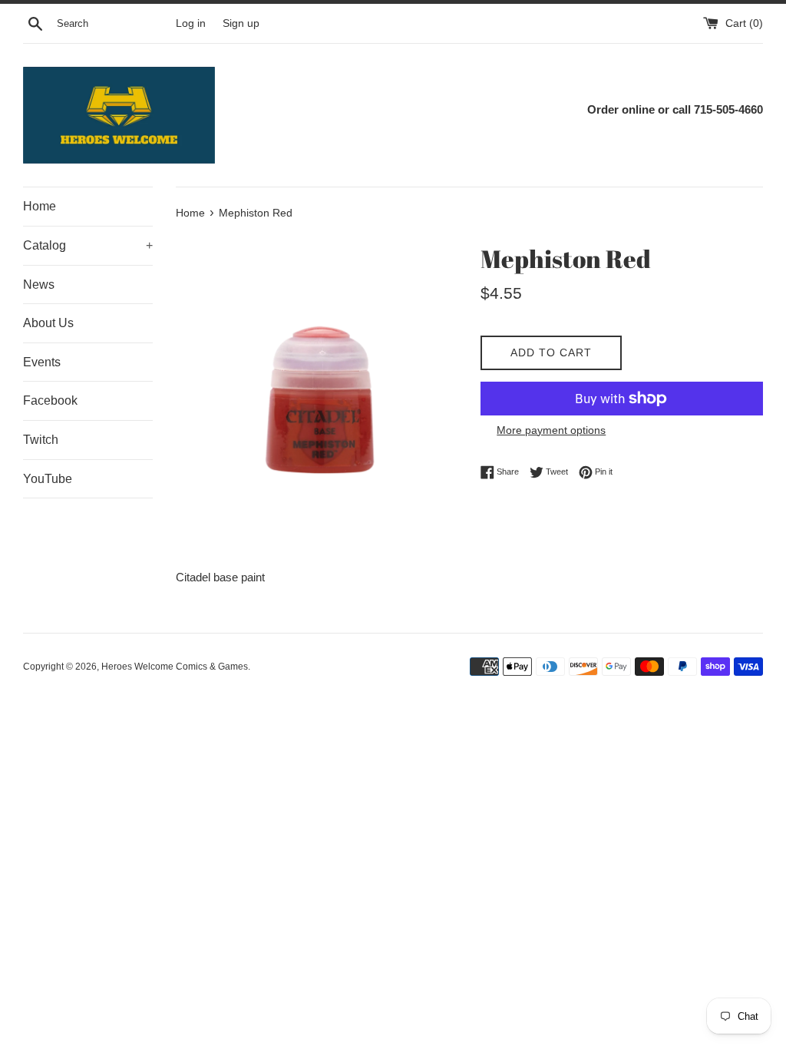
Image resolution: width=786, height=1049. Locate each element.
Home (39, 206)
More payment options (551, 430)
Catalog (88, 245)
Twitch (40, 439)
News (38, 284)
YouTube (47, 478)
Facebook (50, 400)
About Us (48, 322)
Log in (191, 23)
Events (42, 362)
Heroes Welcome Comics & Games (174, 666)
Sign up (241, 23)
